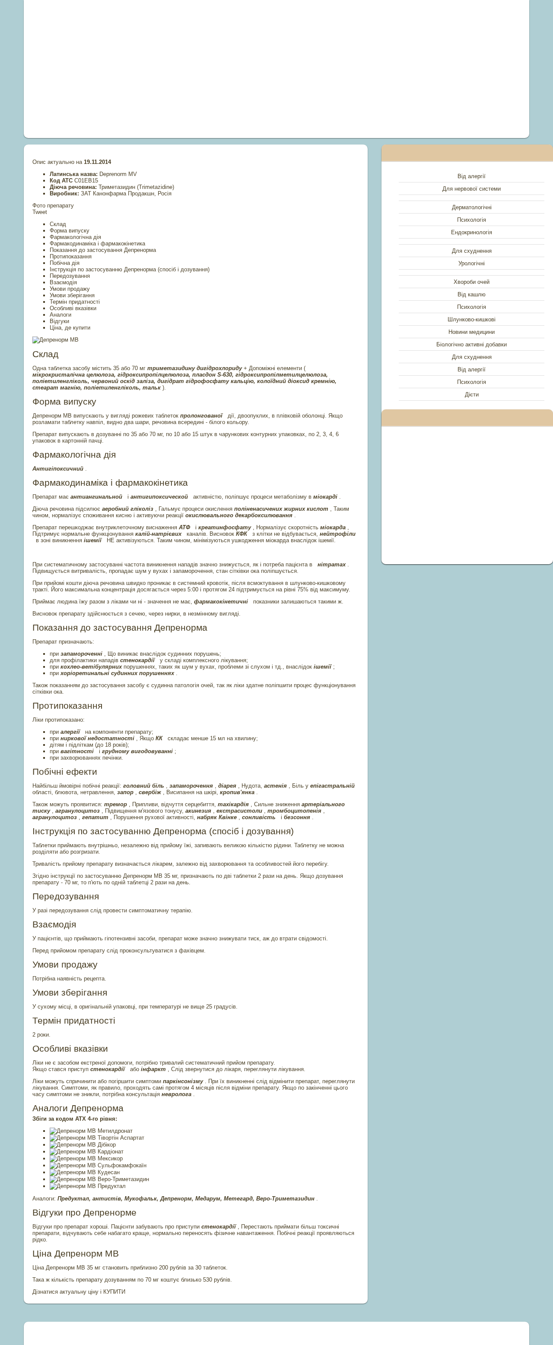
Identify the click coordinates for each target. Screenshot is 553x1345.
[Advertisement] (178, 69)
